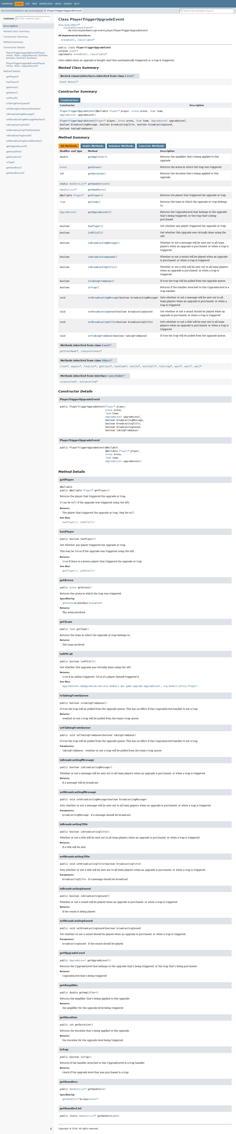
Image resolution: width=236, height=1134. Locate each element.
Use (27, 4)
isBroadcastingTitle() (18, 125)
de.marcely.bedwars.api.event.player (22, 10)
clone (63, 366)
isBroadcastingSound (101, 256)
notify (134, 366)
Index (58, 4)
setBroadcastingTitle (102, 322)
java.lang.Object (68, 24)
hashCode (119, 366)
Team (152, 111)
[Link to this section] (101, 67)
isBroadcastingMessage (102, 242)
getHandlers (95, 189)
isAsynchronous (90, 351)
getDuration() (13, 157)
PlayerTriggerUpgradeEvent (64, 10)
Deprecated (46, 4)
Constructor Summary (15, 36)
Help (76, 4)
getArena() (12, 87)
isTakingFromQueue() (18, 103)
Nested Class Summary (16, 31)
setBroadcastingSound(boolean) (24, 141)
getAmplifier (96, 156)
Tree (34, 4)
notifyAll (148, 366)
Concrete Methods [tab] (151, 146)
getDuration (95, 173)
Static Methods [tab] (93, 146)
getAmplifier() (14, 151)
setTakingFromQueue (100, 335)
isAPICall (94, 232)
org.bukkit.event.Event (77, 27)
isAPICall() (12, 98)
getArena (93, 167)
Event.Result (68, 81)
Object (106, 360)
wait (177, 366)
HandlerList (77, 183)
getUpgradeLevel (98, 212)
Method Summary (13, 42)
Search (68, 4)
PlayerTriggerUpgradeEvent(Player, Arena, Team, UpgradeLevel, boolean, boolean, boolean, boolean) (27, 55)
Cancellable (85, 40)
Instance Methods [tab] (121, 146)
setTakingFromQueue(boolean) (23, 108)
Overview (7, 4)
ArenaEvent (68, 40)
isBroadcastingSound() (18, 135)
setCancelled (87, 381)
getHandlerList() (15, 173)
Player (114, 111)
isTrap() (10, 162)
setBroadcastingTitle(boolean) (23, 130)
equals (75, 366)
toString (164, 366)
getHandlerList (97, 183)
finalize (89, 366)
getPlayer (94, 195)
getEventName (68, 351)
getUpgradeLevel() (16, 146)
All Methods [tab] (69, 146)
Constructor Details (14, 47)
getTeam (93, 202)
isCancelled (67, 381)
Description (10, 26)
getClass (104, 366)
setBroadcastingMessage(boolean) (25, 119)
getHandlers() (14, 167)
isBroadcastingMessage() (20, 114)
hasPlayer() (12, 82)
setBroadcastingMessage (103, 297)
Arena (135, 111)
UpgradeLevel (68, 114)
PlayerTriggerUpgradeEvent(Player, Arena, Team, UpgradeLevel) (25, 64)
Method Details (11, 71)
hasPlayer (94, 226)
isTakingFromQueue (99, 281)
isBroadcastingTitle (101, 267)
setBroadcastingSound (102, 311)
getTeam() (12, 92)
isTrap (92, 287)
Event (72, 51)
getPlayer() (12, 76)
